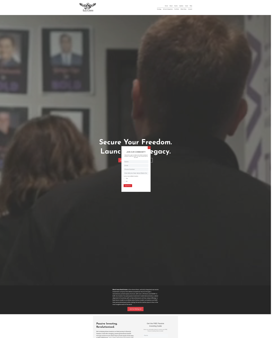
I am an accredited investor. (131, 176)
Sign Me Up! (128, 185)
